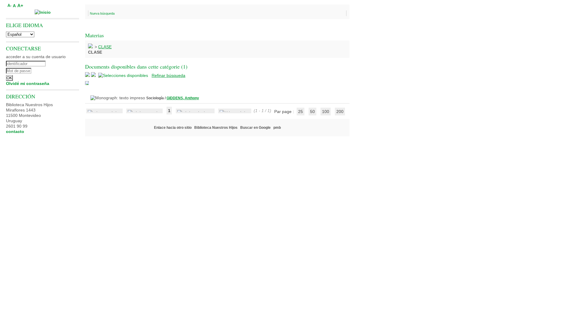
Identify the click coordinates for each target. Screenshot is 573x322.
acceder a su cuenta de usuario (36, 56)
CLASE (105, 46)
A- (9, 6)
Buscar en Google (255, 128)
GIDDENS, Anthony (183, 98)
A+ (20, 5)
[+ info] (87, 83)
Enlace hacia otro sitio (173, 128)
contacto (15, 131)
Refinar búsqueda (168, 75)
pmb (277, 128)
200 (340, 111)
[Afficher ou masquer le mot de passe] (59, 70)
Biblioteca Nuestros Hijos (216, 128)
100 (325, 111)
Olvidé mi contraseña (27, 83)
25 (300, 111)
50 (312, 111)
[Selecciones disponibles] (123, 75)
